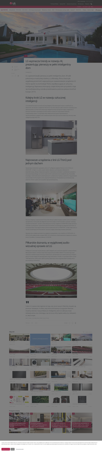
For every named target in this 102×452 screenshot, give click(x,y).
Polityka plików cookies (19, 449)
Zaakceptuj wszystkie (5, 449)
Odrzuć (12, 449)
